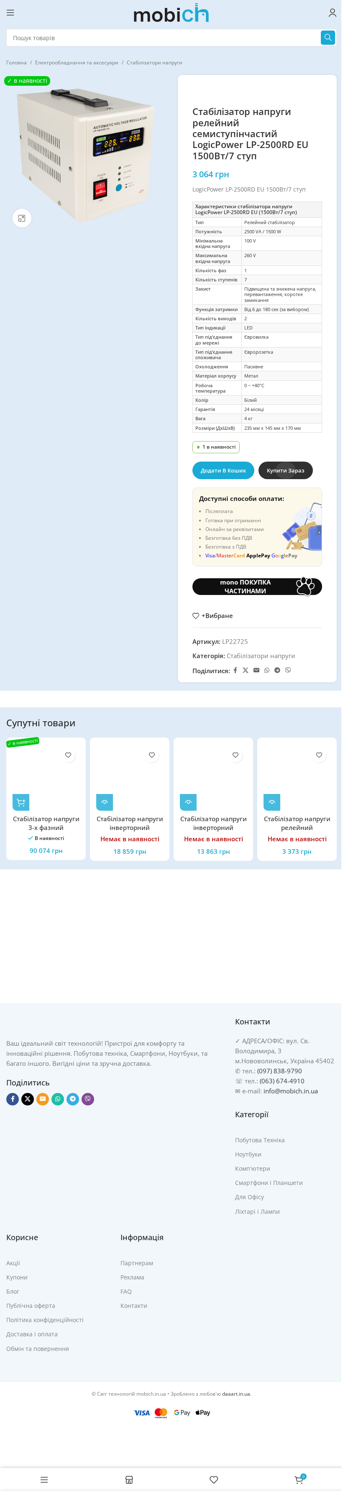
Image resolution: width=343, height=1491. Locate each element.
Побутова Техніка (260, 1140)
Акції (13, 1263)
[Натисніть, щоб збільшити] (22, 218)
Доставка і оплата (32, 1334)
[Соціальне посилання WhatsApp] (267, 670)
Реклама (132, 1277)
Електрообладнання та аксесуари (76, 62)
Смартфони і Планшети (269, 1183)
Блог (12, 1291)
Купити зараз (286, 470)
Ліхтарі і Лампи (257, 1211)
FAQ (126, 1291)
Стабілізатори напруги (154, 62)
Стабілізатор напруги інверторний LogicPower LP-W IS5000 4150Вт (130, 831)
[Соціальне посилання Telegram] (277, 670)
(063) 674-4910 (282, 1081)
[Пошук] (328, 38)
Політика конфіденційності (45, 1320)
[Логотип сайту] (171, 12)
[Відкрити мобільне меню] (10, 12)
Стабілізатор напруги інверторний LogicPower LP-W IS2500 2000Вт (213, 831)
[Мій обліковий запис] (332, 12)
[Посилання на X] (245, 670)
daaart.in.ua (236, 1393)
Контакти (133, 1306)
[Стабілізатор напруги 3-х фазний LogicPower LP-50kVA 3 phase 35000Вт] (46, 777)
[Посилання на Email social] (256, 670)
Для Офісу (249, 1197)
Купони (17, 1277)
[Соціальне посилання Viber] (288, 670)
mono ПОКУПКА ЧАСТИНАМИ (245, 586)
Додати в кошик (223, 470)
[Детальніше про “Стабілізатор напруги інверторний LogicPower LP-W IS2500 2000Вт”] (188, 802)
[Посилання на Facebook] (235, 670)
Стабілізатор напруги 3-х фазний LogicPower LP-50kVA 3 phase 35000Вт (46, 831)
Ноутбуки (248, 1154)
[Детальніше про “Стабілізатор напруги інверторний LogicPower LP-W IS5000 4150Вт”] (104, 802)
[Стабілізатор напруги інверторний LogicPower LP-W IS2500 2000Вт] (213, 777)
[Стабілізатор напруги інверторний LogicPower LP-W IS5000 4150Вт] (129, 777)
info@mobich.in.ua (291, 1091)
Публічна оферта (30, 1306)
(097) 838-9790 (279, 1071)
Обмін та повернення (37, 1349)
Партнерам (136, 1263)
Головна (16, 62)
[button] (21, 802)
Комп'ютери (252, 1168)
